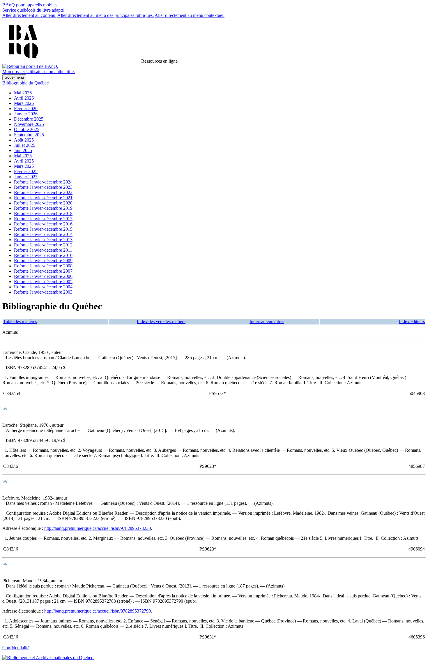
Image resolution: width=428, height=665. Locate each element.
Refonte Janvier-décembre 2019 (43, 208)
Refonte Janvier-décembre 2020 (43, 202)
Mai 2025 (23, 155)
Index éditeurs (412, 321)
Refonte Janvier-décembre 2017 (43, 218)
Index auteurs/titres (267, 321)
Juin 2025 (23, 150)
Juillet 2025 (24, 145)
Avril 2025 (24, 160)
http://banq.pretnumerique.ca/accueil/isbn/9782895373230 (97, 528)
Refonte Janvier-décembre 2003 (43, 292)
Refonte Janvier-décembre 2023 (43, 187)
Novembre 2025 (29, 124)
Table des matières (20, 321)
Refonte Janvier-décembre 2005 (43, 281)
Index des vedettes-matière (161, 321)
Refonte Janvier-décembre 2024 (43, 181)
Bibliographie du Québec (25, 82)
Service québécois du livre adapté (33, 10)
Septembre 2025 (29, 134)
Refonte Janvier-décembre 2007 (43, 271)
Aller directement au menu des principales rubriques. (105, 15)
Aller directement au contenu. (29, 15)
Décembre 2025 (28, 119)
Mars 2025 (24, 166)
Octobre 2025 (26, 129)
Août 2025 (24, 139)
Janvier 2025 (26, 176)
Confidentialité (15, 647)
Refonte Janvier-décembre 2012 (43, 244)
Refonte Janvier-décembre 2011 (43, 250)
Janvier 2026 (26, 113)
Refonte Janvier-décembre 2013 (43, 239)
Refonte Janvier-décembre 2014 (43, 234)
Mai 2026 (23, 92)
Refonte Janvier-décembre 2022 (43, 192)
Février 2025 (26, 171)
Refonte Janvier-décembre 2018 (43, 213)
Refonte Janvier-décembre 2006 (43, 276)
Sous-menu (14, 77)
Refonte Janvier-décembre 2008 (43, 265)
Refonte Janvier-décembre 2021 (43, 197)
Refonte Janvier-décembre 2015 (43, 229)
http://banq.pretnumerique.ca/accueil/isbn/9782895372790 (97, 610)
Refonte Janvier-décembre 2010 (43, 255)
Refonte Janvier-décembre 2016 (43, 223)
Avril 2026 (24, 98)
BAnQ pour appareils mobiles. (30, 4)
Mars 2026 (24, 103)
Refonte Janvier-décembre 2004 (43, 286)
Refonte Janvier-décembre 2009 (43, 260)
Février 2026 (26, 108)
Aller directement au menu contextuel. (189, 15)
